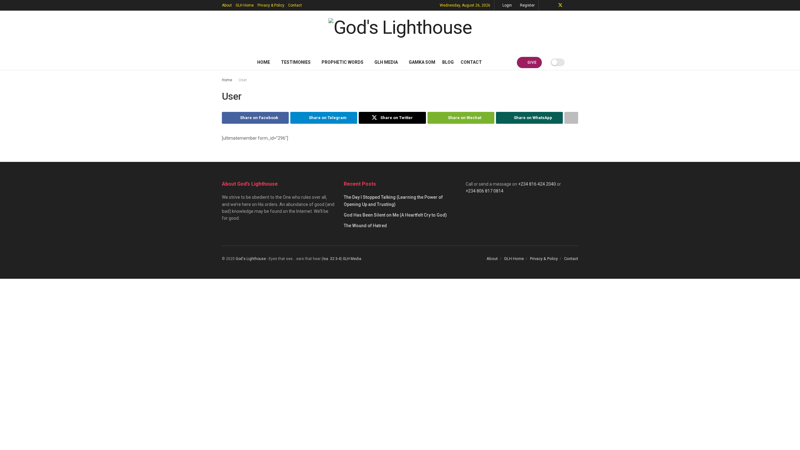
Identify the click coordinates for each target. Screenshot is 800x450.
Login (507, 5)
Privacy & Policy (271, 5)
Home (263, 62)
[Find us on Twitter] (560, 5)
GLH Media (386, 62)
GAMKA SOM (422, 62)
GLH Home (245, 5)
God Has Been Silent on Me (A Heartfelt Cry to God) (395, 215)
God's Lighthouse (251, 259)
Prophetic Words (342, 62)
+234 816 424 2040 (537, 184)
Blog (448, 62)
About (227, 5)
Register (527, 5)
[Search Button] (575, 62)
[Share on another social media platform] (571, 118)
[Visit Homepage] (400, 32)
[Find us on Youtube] (568, 5)
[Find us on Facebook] (552, 5)
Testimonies (296, 62)
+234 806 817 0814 (484, 190)
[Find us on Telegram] (544, 5)
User (243, 80)
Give (531, 62)
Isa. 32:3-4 (332, 259)
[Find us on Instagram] (576, 5)
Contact (295, 5)
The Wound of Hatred (365, 225)
